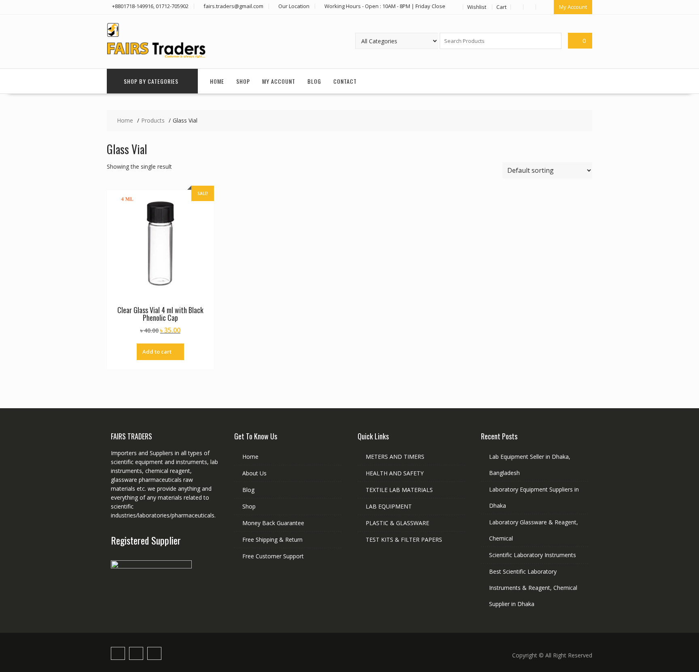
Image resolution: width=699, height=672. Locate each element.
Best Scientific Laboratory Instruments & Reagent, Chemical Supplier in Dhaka (533, 588)
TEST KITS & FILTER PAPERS (404, 539)
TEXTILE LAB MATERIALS (399, 490)
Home (217, 81)
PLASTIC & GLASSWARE (397, 523)
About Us (254, 473)
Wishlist (476, 7)
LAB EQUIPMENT (389, 506)
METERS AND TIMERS (395, 456)
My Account (573, 7)
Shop (243, 81)
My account (278, 81)
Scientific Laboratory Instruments (532, 555)
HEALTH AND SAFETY (395, 473)
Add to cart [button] (157, 351)
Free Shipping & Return (272, 539)
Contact (345, 81)
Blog (314, 81)
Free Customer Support (273, 556)
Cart (501, 7)
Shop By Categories (151, 81)
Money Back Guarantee (273, 523)
